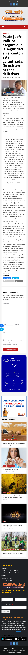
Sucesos (14, 439)
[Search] (25, 26)
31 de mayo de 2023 (7, 471)
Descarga (18, 631)
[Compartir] (2, 326)
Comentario (6, 303)
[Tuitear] (2, 329)
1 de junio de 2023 (7, 445)
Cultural (4, 439)
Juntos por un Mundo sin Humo (10, 469)
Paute (7, 33)
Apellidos (17, 601)
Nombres (4, 597)
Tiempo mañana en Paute (14, 389)
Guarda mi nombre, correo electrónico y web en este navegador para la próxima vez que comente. (13, 342)
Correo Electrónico (7, 604)
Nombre (5, 324)
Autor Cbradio (17, 77)
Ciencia (4, 465)
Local (4, 33)
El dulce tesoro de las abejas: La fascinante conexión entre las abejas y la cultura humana (14, 497)
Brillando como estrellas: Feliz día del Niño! (14, 443)
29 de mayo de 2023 (7, 528)
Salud (8, 465)
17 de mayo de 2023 (7, 555)
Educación (10, 439)
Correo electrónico (18, 325)
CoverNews (10, 652)
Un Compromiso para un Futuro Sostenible (13, 553)
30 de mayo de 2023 (7, 500)
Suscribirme (6, 611)
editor (12, 445)
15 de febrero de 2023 (8, 77)
